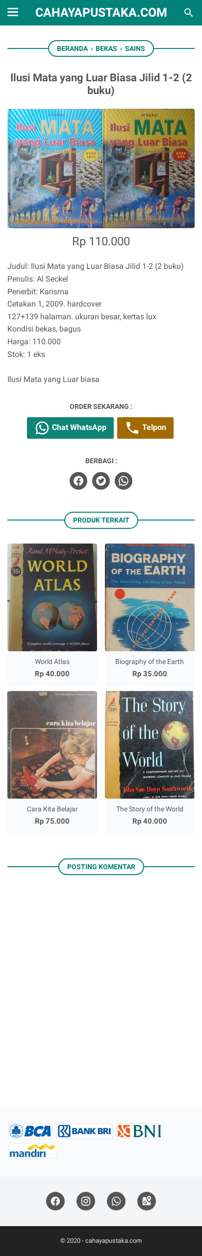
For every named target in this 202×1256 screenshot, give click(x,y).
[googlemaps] (146, 1201)
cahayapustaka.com (101, 12)
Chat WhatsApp (78, 427)
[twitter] (101, 481)
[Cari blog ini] (189, 13)
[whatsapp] (123, 481)
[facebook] (78, 481)
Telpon (153, 427)
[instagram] (85, 1201)
